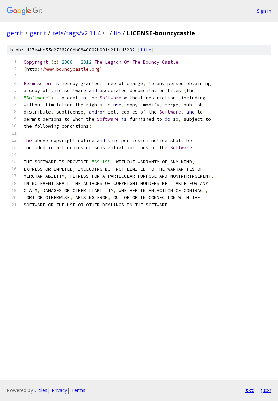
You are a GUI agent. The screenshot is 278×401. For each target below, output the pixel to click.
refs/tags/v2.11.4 (76, 33)
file (145, 50)
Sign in (264, 10)
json (265, 390)
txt (249, 390)
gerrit (15, 33)
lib (117, 33)
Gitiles (40, 390)
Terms (78, 390)
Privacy (59, 390)
